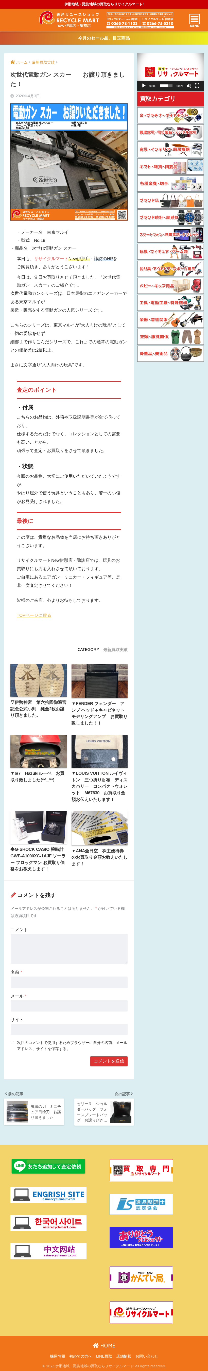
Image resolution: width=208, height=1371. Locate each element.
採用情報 (57, 1356)
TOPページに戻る (34, 615)
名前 (16, 972)
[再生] (143, 85)
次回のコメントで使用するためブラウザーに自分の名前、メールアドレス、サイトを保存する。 (72, 1045)
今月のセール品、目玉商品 (104, 38)
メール (19, 996)
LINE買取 (104, 1356)
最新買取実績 (115, 649)
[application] (170, 72)
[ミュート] (189, 85)
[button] (170, 72)
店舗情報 (123, 1356)
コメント (19, 929)
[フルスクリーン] (197, 85)
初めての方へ (80, 1356)
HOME (107, 1345)
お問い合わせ (146, 1356)
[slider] (166, 85)
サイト (17, 1019)
